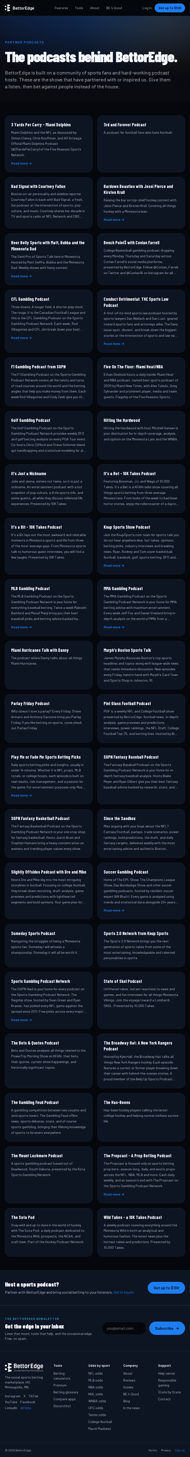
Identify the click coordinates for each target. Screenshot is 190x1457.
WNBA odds (97, 1401)
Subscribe (167, 1328)
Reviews (129, 1380)
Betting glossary (65, 1392)
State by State (169, 1392)
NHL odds (95, 1394)
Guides (128, 1387)
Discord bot (62, 1406)
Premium (60, 1385)
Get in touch (123, 1292)
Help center (166, 1373)
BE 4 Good (114, 8)
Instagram (13, 1396)
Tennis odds (97, 1415)
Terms (152, 1450)
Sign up (180, 1450)
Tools (79, 8)
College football (100, 1422)
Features (61, 8)
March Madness (99, 1428)
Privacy (166, 1450)
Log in (147, 8)
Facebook (27, 1402)
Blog (126, 1401)
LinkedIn (11, 1408)
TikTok (33, 1396)
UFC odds (95, 1408)
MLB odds (95, 1380)
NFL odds (95, 1373)
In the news (131, 1408)
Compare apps (64, 1399)
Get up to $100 (170, 8)
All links (25, 1408)
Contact (164, 1399)
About (94, 8)
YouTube (11, 1402)
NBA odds (95, 1387)
